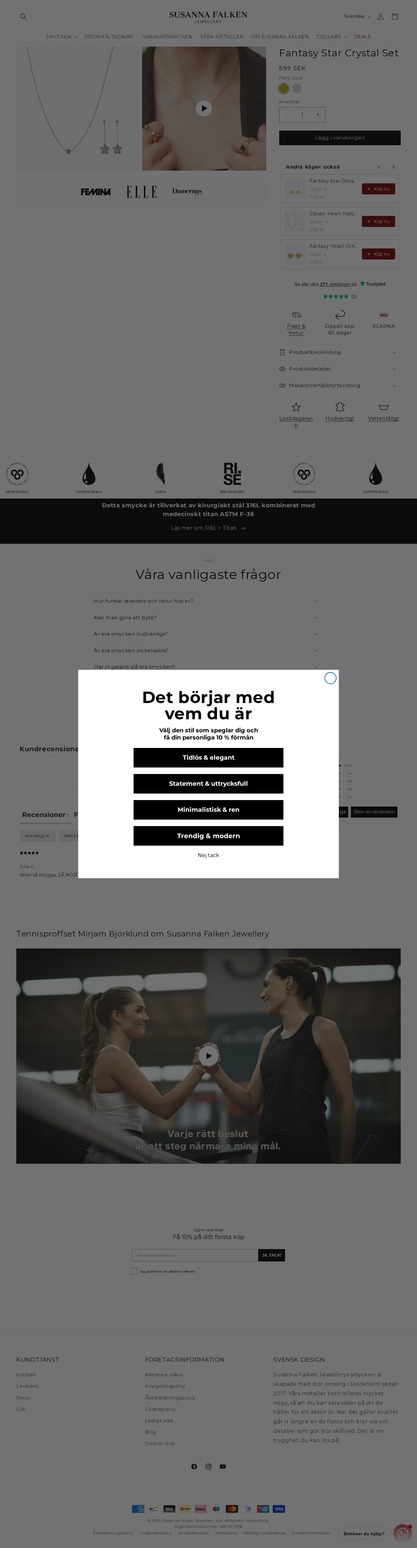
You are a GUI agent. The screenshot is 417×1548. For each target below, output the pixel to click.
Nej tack (208, 855)
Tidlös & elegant (209, 757)
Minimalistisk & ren (208, 809)
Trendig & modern (208, 836)
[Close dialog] (330, 678)
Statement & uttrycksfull (208, 783)
